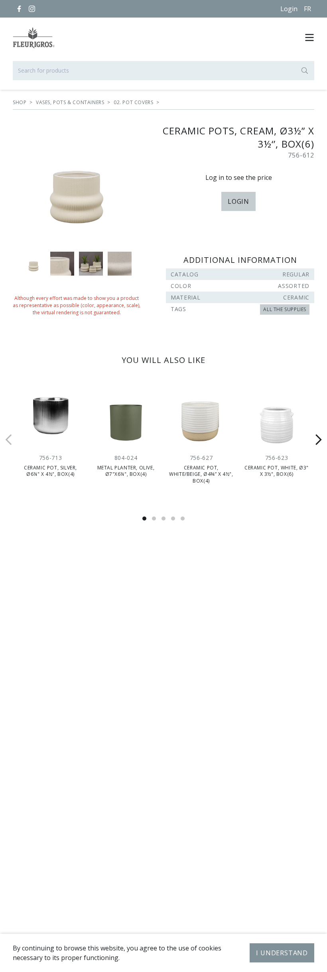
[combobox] (163, 70)
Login (288, 8)
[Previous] (9, 439)
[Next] (318, 439)
